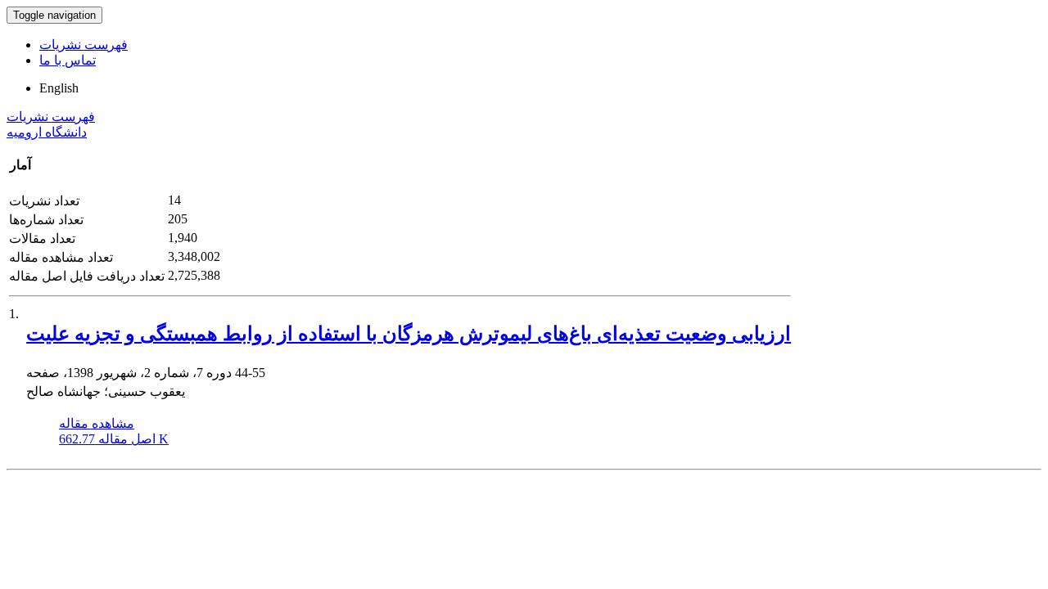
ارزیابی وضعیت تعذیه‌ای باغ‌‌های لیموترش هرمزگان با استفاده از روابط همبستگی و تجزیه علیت (408, 333)
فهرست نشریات (83, 45)
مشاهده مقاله (96, 423)
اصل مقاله (114, 439)
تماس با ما (67, 60)
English (59, 88)
